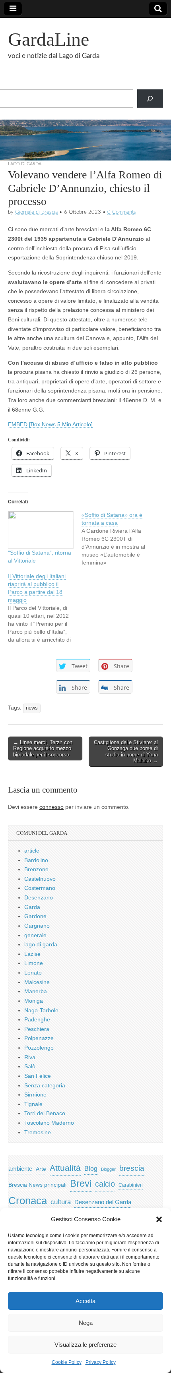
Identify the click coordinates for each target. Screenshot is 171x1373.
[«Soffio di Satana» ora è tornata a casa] (118, 539)
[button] (159, 1219)
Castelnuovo (40, 879)
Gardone (35, 916)
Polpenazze (39, 1038)
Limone (33, 963)
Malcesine (37, 982)
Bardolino (36, 860)
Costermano (39, 888)
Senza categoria (44, 1085)
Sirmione (35, 1094)
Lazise (32, 954)
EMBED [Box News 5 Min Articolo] (50, 424)
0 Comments (121, 212)
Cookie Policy (67, 1362)
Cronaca (27, 1201)
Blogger (108, 1169)
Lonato (33, 972)
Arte (41, 1169)
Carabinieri (131, 1184)
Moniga (33, 1001)
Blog (90, 1168)
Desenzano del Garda (102, 1202)
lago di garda (24, 164)
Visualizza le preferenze (85, 1344)
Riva (29, 1057)
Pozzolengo (39, 1047)
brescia (131, 1168)
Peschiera (36, 1029)
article (31, 850)
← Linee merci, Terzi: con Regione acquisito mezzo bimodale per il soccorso (42, 748)
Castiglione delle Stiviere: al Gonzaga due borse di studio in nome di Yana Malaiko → (126, 751)
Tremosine (37, 1132)
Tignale (33, 1104)
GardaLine (48, 39)
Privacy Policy (101, 1362)
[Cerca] (150, 98)
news (32, 708)
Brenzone (36, 869)
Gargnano (37, 925)
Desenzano (38, 897)
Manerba (35, 991)
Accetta (85, 1301)
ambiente (20, 1168)
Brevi (80, 1183)
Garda (32, 907)
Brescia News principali (37, 1185)
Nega (86, 1322)
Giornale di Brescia (36, 212)
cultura (61, 1202)
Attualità (65, 1167)
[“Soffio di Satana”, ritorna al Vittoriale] (41, 530)
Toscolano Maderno (49, 1123)
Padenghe (37, 1019)
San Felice (37, 1076)
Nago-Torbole (41, 1010)
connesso (51, 807)
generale (35, 935)
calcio (105, 1184)
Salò (29, 1066)
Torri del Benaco (44, 1113)
